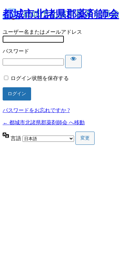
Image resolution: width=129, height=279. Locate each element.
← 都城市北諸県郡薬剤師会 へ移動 (44, 122)
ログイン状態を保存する (40, 78)
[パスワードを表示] (73, 61)
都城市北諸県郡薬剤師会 (61, 14)
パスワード (16, 51)
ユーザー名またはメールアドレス (42, 32)
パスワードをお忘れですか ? (36, 110)
